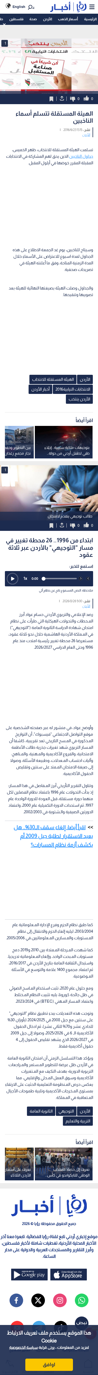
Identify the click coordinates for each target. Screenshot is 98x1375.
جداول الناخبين (81, 156)
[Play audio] (12, 579)
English (19, 7)
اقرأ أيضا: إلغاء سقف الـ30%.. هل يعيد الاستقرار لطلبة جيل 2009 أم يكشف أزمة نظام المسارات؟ (53, 836)
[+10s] (88, 578)
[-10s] (80, 578)
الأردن (47, 19)
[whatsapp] (81, 1300)
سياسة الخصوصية (23, 1347)
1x (25, 578)
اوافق (49, 1364)
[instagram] (60, 1300)
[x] (38, 1300)
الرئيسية (90, 19)
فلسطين (16, 19)
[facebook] (16, 1300)
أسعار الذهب (68, 19)
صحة (33, 19)
